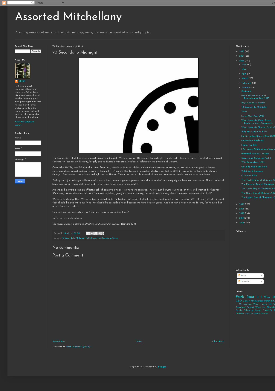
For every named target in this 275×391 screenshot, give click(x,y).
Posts (243, 275)
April (244, 74)
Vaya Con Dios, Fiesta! (253, 103)
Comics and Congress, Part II (256, 158)
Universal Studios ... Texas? (255, 154)
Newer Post (59, 341)
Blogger (162, 367)
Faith (87, 238)
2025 (242, 51)
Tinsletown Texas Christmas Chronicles (252, 313)
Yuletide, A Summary (252, 171)
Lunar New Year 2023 (252, 116)
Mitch (22, 81)
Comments (245, 281)
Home (139, 341)
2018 (241, 222)
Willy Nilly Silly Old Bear (254, 132)
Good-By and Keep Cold (254, 167)
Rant (250, 297)
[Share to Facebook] (99, 233)
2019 (241, 218)
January (246, 87)
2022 (242, 204)
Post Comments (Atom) (78, 347)
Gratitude (246, 91)
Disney (246, 301)
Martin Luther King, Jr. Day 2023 (258, 136)
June (244, 65)
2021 (242, 209)
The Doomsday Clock (107, 238)
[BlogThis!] (92, 233)
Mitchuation (257, 301)
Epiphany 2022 (249, 175)
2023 (242, 61)
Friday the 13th (249, 145)
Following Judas (252, 310)
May (244, 69)
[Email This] (88, 233)
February (246, 83)
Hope (93, 238)
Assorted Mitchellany (68, 17)
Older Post (218, 341)
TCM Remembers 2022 (253, 162)
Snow (244, 111)
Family (239, 310)
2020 (242, 213)
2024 (242, 56)
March (245, 78)
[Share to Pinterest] (102, 233)
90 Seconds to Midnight (73, 238)
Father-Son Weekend (252, 140)
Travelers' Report (245, 307)
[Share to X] (95, 233)
